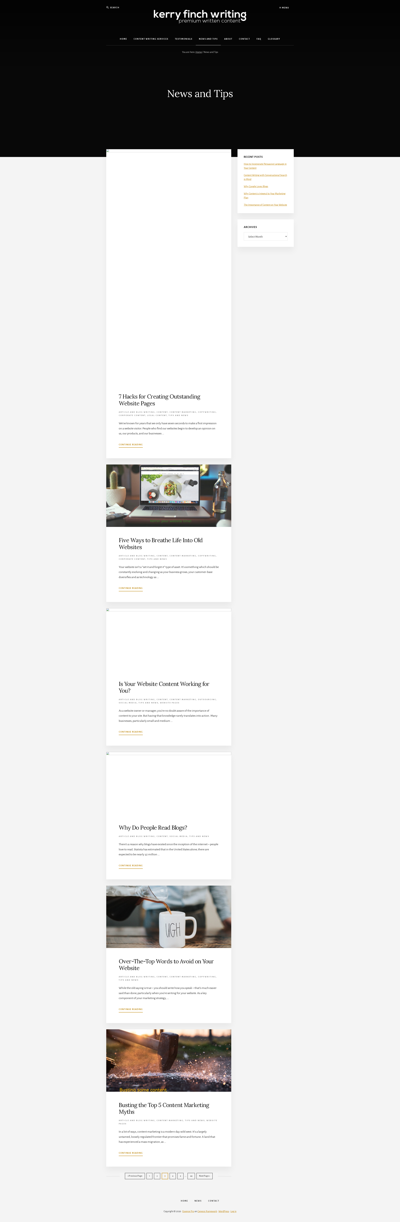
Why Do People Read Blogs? (153, 827)
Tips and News (178, 415)
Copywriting (207, 412)
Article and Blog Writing (137, 412)
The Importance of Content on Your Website (265, 205)
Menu (285, 8)
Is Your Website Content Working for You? (164, 687)
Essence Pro (188, 1211)
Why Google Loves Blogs (256, 186)
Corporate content (132, 415)
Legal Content (157, 415)
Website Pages (170, 703)
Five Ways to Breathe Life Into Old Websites (161, 543)
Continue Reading (131, 445)
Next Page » (204, 1177)
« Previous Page (135, 1177)
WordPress (223, 1211)
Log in (233, 1211)
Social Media (128, 703)
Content (162, 412)
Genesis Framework (207, 1211)
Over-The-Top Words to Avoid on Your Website (166, 965)
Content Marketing (183, 412)
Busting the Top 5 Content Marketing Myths (164, 1108)
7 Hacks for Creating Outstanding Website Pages (159, 400)
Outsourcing (207, 700)
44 (192, 1176)
